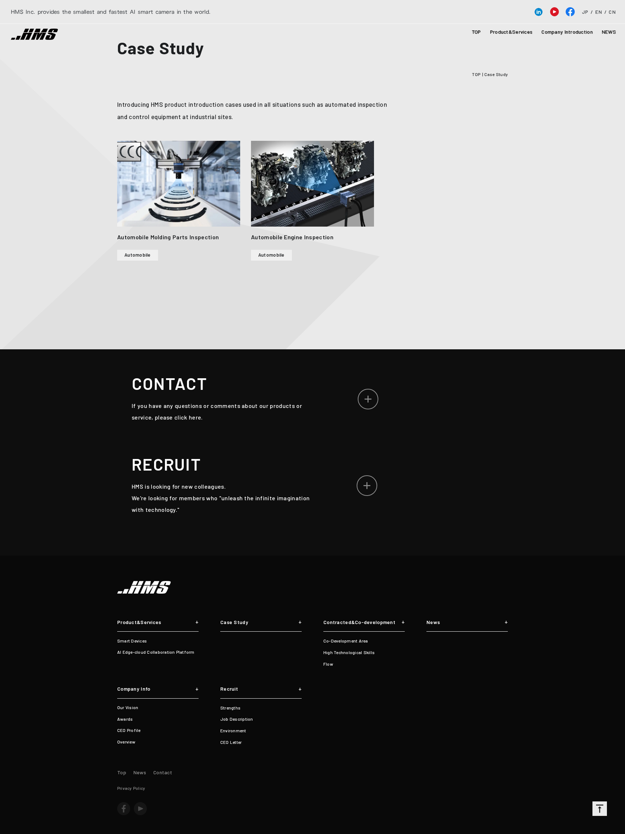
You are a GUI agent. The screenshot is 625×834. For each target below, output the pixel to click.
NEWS (609, 31)
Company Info (133, 689)
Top (121, 772)
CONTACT (170, 383)
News (433, 622)
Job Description (236, 718)
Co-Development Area (345, 640)
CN (612, 11)
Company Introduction (567, 31)
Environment (233, 730)
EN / (601, 11)
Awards (125, 718)
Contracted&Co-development (359, 622)
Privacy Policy (131, 788)
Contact (162, 772)
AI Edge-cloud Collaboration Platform (156, 651)
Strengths (230, 707)
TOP (476, 31)
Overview (126, 741)
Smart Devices (132, 640)
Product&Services (511, 31)
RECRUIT (166, 464)
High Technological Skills (349, 652)
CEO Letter (231, 742)
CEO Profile (129, 730)
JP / (588, 11)
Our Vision (127, 707)
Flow (328, 663)
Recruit (229, 689)
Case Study (162, 48)
